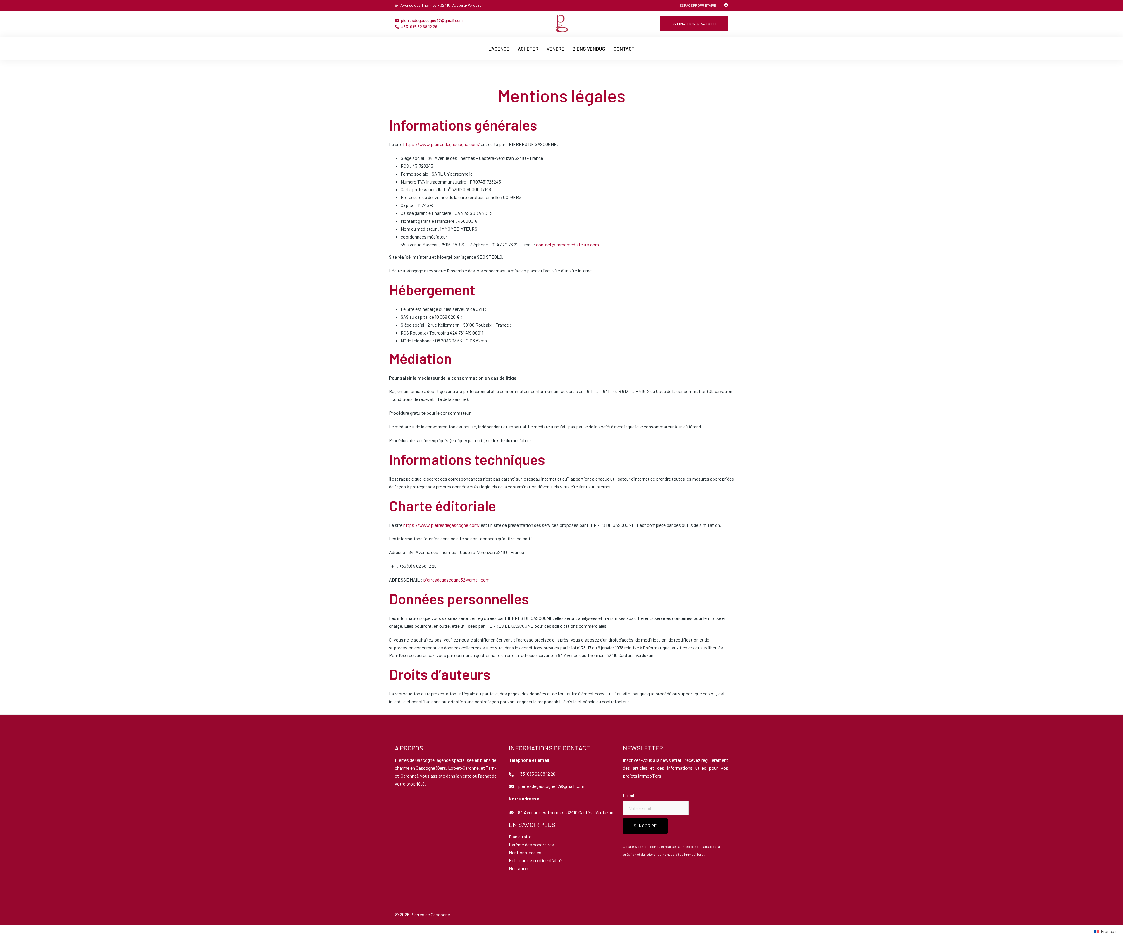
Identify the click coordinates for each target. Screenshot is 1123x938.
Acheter (528, 49)
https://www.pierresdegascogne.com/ (441, 144)
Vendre (555, 49)
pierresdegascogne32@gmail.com (432, 20)
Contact (624, 49)
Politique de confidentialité (535, 860)
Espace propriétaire (698, 5)
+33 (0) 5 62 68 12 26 (419, 27)
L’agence (498, 49)
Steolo (687, 846)
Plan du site (520, 836)
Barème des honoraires (531, 844)
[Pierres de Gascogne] (561, 23)
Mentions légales (525, 852)
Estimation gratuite (694, 23)
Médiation (518, 868)
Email (628, 795)
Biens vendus (589, 49)
